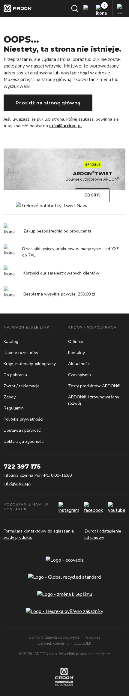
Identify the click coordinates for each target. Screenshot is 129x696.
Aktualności (79, 364)
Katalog (11, 341)
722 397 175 (22, 466)
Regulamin (14, 408)
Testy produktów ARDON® (94, 386)
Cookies (93, 637)
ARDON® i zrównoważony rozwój (93, 400)
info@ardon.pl (17, 483)
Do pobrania (15, 375)
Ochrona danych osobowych (53, 637)
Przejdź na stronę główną (48, 103)
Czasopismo (79, 375)
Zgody (10, 397)
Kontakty (76, 353)
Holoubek (81, 643)
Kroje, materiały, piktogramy (30, 364)
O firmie (75, 341)
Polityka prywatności (23, 419)
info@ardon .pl (65, 126)
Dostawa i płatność (22, 430)
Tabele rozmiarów (21, 353)
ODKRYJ (92, 195)
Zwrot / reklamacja (22, 386)
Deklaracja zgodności (24, 441)
